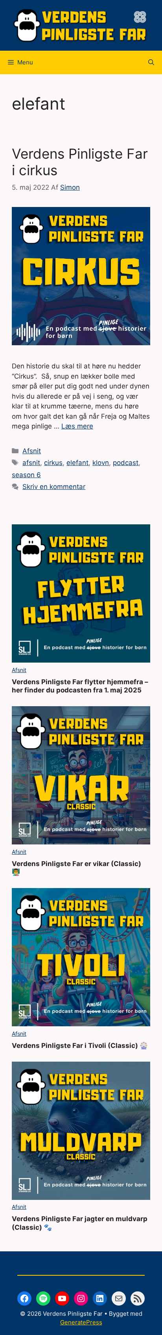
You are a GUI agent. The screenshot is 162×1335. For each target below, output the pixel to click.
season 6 (26, 475)
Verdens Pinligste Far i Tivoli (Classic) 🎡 (80, 1045)
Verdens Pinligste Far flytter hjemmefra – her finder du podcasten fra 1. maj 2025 (80, 686)
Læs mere (77, 426)
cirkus (53, 463)
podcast (125, 463)
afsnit (31, 463)
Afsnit (31, 451)
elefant (77, 463)
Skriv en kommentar (53, 487)
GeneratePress (81, 1322)
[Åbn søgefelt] (151, 62)
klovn (100, 463)
